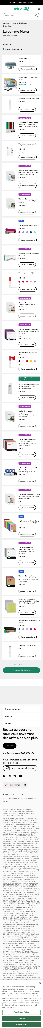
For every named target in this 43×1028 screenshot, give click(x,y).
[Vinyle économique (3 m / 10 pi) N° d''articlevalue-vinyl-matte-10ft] (10, 231)
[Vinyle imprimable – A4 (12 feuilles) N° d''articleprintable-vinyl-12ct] (10, 151)
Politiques (9, 723)
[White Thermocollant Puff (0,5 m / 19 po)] (23, 361)
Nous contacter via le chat (23, 768)
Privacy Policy (10, 1007)
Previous (2, 2)
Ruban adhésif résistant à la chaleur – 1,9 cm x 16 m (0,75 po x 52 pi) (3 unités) (28, 470)
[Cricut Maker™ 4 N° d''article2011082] (10, 64)
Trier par (11, 49)
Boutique (6, 23)
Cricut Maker (7, 26)
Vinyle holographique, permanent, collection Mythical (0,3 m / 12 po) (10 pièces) (26, 550)
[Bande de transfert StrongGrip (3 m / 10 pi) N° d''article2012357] (10, 257)
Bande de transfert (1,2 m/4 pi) (29, 98)
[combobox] (21, 15)
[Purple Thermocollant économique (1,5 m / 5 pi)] (31, 629)
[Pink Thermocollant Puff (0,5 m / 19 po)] (35, 361)
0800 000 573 (27, 753)
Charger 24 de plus (21, 670)
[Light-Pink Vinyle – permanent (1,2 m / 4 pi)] (31, 282)
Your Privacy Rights (21, 1012)
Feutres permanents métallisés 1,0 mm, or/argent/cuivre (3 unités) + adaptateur (29, 386)
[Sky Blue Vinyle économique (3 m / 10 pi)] (23, 232)
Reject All (21, 1018)
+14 (19, 235)
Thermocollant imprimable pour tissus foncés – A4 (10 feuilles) (28, 201)
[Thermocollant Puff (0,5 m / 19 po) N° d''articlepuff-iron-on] (10, 361)
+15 (19, 284)
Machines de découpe (19, 23)
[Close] (40, 983)
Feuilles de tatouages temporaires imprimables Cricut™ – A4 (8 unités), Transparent (27, 414)
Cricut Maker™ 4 (24, 58)
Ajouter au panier (27, 109)
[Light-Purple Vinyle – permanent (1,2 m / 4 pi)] (35, 282)
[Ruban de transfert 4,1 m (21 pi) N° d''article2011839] (10, 651)
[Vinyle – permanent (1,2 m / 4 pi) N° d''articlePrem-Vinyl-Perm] (10, 282)
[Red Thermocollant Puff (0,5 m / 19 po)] (27, 361)
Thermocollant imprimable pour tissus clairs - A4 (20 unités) (28, 304)
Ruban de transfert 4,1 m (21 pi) (29, 645)
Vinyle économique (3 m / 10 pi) (29, 225)
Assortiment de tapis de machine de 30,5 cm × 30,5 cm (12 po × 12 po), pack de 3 (29, 601)
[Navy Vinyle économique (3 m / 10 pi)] (31, 232)
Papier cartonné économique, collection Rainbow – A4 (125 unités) (29, 523)
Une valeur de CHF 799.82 (26, 84)
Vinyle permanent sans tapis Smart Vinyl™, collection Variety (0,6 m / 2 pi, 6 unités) (28, 124)
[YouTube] (20, 776)
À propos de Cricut (13, 709)
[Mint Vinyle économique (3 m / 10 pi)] (35, 232)
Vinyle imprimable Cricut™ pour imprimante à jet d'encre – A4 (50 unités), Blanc (29, 496)
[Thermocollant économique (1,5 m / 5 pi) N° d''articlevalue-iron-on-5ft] (10, 629)
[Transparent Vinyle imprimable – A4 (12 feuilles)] (19, 153)
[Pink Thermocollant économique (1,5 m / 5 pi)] (27, 629)
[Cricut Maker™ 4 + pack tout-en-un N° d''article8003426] (10, 84)
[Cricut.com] (21, 9)
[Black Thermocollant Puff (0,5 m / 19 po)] (19, 361)
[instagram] (9, 776)
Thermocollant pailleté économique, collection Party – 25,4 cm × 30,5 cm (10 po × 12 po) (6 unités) (29, 578)
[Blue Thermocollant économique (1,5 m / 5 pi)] (19, 629)
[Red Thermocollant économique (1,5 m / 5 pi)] (35, 629)
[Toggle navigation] (5, 9)
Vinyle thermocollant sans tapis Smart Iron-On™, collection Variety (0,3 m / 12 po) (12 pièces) (27, 442)
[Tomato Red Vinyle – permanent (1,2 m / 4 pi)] (23, 282)
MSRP (20, 336)
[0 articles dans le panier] (37, 9)
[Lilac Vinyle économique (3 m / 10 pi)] (27, 232)
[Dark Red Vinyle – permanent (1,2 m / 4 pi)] (19, 282)
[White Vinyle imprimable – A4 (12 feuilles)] (23, 153)
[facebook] (4, 776)
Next (40, 2)
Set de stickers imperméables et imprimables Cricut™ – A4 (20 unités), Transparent (28, 172)
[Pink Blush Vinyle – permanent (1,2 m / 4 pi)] (27, 282)
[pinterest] (14, 776)
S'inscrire (10, 746)
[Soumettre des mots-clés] (36, 15)
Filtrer (5, 44)
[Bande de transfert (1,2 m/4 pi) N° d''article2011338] (10, 105)
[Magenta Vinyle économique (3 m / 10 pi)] (19, 232)
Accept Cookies (21, 1024)
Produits (8, 716)
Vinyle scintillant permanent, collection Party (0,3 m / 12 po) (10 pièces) (29, 331)
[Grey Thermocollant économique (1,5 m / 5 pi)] (23, 629)
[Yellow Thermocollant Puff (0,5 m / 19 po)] (31, 361)
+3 (19, 364)
